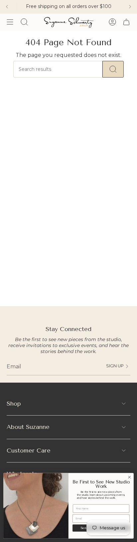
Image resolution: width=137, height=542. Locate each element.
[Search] (113, 69)
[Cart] (126, 22)
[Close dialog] (129, 477)
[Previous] (7, 7)
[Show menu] (10, 22)
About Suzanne (28, 427)
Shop (14, 403)
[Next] (130, 7)
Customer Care (29, 450)
